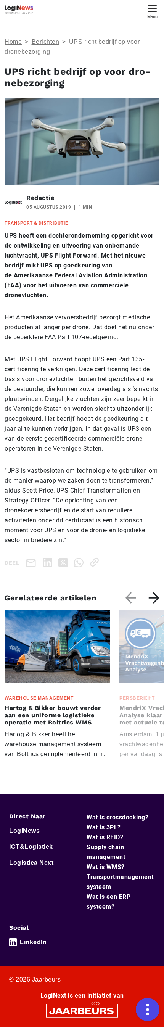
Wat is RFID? (105, 837)
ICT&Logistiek (31, 846)
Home (13, 42)
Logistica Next (31, 863)
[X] (64, 562)
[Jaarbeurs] (82, 1010)
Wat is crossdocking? (117, 817)
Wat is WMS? (106, 867)
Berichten (45, 42)
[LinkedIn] (49, 562)
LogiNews (24, 830)
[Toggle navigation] (152, 11)
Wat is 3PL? (104, 827)
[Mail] (32, 562)
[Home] (19, 9)
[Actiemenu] (147, 1009)
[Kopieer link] (96, 562)
